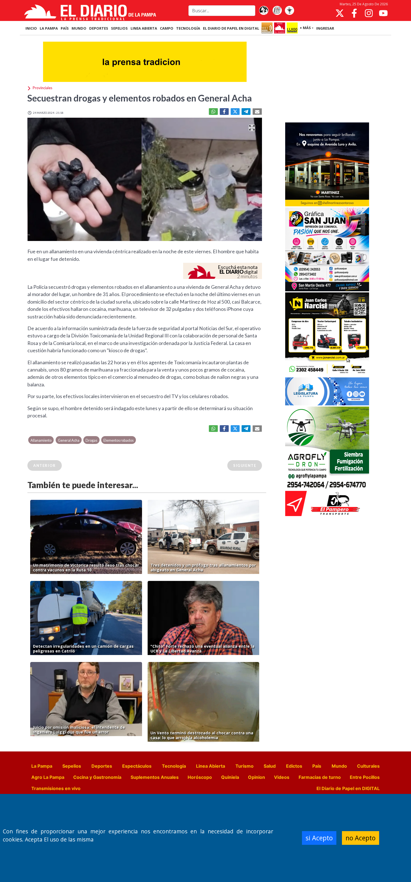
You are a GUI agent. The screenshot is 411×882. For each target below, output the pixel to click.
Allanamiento (40, 440)
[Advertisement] (327, 79)
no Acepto (360, 837)
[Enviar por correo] (257, 111)
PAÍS (65, 28)
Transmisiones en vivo (56, 788)
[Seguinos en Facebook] (354, 13)
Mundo (339, 766)
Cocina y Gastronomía (97, 777)
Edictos (294, 766)
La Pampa (41, 766)
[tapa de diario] (277, 10)
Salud (270, 766)
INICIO (31, 28)
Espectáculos (137, 766)
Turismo (244, 766)
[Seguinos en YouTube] (383, 13)
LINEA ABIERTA (144, 28)
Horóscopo (200, 777)
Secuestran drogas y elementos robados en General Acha (139, 98)
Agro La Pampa (47, 777)
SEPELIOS (119, 28)
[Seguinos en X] (339, 13)
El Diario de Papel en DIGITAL (231, 28)
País (316, 766)
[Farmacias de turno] (289, 10)
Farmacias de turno (320, 777)
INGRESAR (325, 28)
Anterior (44, 465)
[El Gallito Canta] (264, 10)
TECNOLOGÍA (188, 28)
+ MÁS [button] (305, 27)
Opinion (256, 777)
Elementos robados (118, 440)
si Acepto (319, 837)
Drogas (91, 440)
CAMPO (166, 28)
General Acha (68, 440)
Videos (281, 777)
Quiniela (230, 777)
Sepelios (71, 766)
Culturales (368, 766)
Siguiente (244, 465)
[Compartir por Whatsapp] (213, 111)
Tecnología (174, 766)
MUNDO (79, 28)
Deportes (101, 766)
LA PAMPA (49, 28)
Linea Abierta (210, 766)
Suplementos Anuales (155, 777)
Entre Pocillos (365, 777)
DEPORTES (98, 28)
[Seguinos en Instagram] (368, 13)
